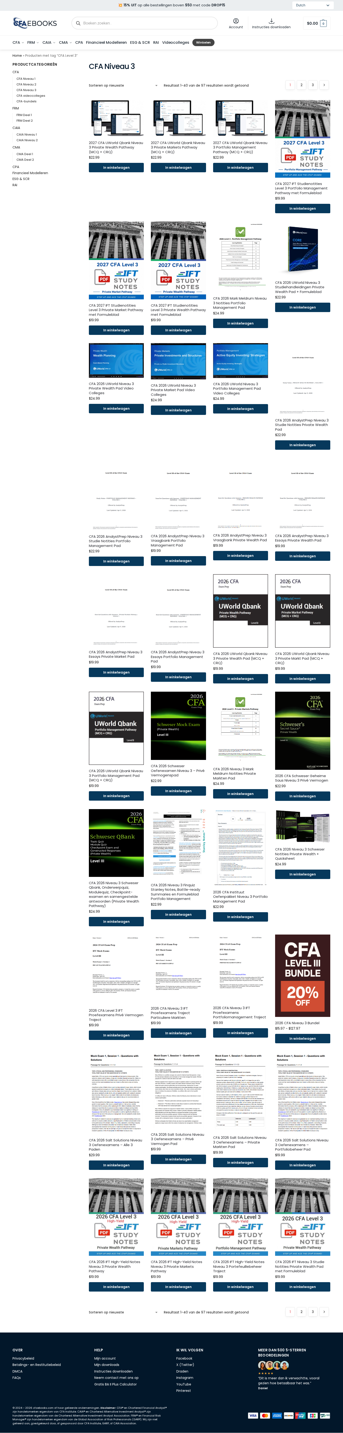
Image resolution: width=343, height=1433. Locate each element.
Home (17, 55)
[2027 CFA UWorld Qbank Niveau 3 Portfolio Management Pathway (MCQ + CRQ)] (240, 118)
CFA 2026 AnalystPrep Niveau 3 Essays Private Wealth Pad (302, 538)
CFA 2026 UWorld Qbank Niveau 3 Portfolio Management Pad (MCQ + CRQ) (116, 776)
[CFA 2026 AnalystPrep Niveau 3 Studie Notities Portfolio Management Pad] (116, 494)
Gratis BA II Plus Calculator (115, 1384)
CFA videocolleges (31, 95)
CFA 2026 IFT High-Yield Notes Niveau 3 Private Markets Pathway (176, 1266)
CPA (15, 167)
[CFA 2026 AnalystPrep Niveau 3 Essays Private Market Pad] (116, 610)
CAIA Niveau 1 (27, 134)
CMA (16, 147)
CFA (15, 72)
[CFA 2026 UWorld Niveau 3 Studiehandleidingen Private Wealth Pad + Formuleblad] (302, 248)
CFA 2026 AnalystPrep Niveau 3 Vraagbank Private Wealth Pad (240, 537)
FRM (15, 108)
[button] (317, 23)
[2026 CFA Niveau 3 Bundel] (302, 976)
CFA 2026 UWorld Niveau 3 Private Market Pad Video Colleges (173, 390)
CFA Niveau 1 (26, 78)
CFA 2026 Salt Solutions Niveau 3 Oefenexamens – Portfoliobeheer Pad (301, 1145)
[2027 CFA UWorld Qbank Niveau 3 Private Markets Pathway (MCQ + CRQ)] (178, 118)
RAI (14, 185)
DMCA (17, 1371)
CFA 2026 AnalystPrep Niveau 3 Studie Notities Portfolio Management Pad (115, 541)
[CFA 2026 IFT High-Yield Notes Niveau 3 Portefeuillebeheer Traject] (240, 1217)
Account (236, 27)
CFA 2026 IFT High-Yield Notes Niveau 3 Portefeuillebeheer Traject (238, 1266)
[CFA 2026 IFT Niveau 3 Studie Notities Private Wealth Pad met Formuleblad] (302, 1217)
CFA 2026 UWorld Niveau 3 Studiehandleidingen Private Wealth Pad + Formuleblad (299, 287)
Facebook (184, 1358)
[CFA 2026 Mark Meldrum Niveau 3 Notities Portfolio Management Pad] (240, 256)
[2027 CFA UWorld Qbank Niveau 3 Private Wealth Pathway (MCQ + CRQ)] (116, 118)
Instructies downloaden (271, 27)
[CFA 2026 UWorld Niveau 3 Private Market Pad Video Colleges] (178, 361)
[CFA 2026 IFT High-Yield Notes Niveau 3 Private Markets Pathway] (178, 1217)
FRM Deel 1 (24, 115)
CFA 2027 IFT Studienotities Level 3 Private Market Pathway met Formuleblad (116, 310)
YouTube (183, 1384)
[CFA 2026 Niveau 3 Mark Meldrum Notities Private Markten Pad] (240, 727)
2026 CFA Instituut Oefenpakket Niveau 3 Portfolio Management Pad (240, 897)
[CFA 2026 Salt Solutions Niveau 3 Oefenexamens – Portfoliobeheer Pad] (302, 1093)
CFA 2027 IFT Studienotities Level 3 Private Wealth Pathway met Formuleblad (178, 310)
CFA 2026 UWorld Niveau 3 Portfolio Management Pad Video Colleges (237, 389)
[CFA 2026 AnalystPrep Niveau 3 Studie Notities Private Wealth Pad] (302, 378)
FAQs (16, 1377)
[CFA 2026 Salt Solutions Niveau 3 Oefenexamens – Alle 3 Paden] (116, 1093)
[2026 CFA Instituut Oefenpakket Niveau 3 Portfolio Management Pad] (240, 847)
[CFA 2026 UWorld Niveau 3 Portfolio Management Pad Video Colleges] (240, 360)
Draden (182, 1371)
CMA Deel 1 (25, 154)
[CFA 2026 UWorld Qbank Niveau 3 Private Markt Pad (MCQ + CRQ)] (302, 611)
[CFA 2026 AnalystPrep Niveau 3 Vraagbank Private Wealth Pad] (240, 493)
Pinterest (183, 1390)
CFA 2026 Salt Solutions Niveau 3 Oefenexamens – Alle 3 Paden (115, 1145)
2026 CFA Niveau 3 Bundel (297, 1023)
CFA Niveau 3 (26, 90)
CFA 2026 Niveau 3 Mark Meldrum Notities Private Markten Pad (234, 774)
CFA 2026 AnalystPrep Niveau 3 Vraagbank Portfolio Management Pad (177, 541)
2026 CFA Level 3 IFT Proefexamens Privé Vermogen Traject (116, 1015)
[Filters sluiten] (67, 65)
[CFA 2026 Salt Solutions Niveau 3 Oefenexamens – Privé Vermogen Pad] (178, 1090)
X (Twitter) (185, 1364)
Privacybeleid (23, 1358)
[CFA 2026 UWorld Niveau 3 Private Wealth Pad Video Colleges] (116, 360)
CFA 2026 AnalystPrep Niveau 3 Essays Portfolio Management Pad (177, 657)
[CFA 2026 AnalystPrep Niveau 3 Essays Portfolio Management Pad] (178, 610)
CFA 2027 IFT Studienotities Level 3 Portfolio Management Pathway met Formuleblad (301, 188)
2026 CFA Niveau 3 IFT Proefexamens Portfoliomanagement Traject (239, 1013)
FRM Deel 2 (25, 120)
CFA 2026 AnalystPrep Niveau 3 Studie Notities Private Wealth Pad (302, 425)
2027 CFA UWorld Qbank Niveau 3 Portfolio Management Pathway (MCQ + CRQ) (240, 147)
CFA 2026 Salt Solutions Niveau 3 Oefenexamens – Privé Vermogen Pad (177, 1139)
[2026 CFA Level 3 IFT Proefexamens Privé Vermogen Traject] (116, 969)
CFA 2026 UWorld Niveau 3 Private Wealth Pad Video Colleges (111, 388)
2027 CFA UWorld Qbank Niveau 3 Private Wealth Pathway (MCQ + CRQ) (116, 147)
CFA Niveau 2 (26, 84)
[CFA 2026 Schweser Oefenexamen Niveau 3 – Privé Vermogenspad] (178, 726)
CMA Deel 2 (25, 159)
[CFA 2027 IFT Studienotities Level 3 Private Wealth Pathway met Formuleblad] (178, 260)
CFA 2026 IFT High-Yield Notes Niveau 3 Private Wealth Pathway (114, 1266)
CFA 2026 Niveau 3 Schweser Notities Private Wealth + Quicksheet (300, 854)
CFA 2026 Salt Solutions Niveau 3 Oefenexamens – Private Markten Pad (239, 1142)
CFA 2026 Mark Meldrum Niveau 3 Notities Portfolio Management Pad (240, 303)
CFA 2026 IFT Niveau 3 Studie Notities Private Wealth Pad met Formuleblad (299, 1266)
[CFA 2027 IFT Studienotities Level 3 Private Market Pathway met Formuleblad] (116, 260)
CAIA (16, 127)
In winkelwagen (116, 167)
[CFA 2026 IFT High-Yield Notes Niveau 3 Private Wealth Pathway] (116, 1217)
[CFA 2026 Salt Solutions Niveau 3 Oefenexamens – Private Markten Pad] (240, 1092)
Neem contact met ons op (116, 1377)
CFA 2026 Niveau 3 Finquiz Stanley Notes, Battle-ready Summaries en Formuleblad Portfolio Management (175, 892)
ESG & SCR (20, 179)
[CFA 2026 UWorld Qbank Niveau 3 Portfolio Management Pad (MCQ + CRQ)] (116, 728)
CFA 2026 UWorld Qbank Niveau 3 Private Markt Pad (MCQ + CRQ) (302, 658)
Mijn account (105, 1358)
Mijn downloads (106, 1364)
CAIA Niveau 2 (27, 140)
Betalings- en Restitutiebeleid (36, 1364)
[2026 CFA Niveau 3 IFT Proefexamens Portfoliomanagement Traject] (240, 968)
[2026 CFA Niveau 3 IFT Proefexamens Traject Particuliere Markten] (178, 968)
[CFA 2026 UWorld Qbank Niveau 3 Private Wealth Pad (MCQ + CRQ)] (240, 611)
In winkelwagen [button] (302, 1038)
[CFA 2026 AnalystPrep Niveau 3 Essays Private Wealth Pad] (302, 494)
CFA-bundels (27, 101)
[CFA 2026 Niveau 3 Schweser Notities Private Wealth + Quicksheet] (302, 826)
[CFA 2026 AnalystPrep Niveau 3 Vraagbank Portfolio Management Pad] (178, 494)
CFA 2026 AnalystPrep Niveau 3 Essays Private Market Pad (115, 654)
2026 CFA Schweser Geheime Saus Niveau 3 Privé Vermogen (301, 778)
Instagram (184, 1377)
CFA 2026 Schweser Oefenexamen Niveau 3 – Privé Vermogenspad (178, 771)
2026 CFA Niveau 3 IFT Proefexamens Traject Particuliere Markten (170, 1013)
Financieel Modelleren (30, 173)
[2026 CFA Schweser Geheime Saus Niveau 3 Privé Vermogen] (302, 731)
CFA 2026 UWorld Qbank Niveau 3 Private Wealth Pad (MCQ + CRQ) (240, 658)
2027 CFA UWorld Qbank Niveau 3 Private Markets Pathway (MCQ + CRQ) (178, 147)
